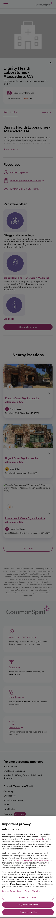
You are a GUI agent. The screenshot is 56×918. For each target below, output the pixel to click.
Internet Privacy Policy (12, 891)
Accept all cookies (28, 912)
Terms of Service (32, 891)
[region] (28, 866)
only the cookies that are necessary (33, 860)
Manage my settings (28, 897)
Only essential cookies (28, 904)
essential (40, 839)
